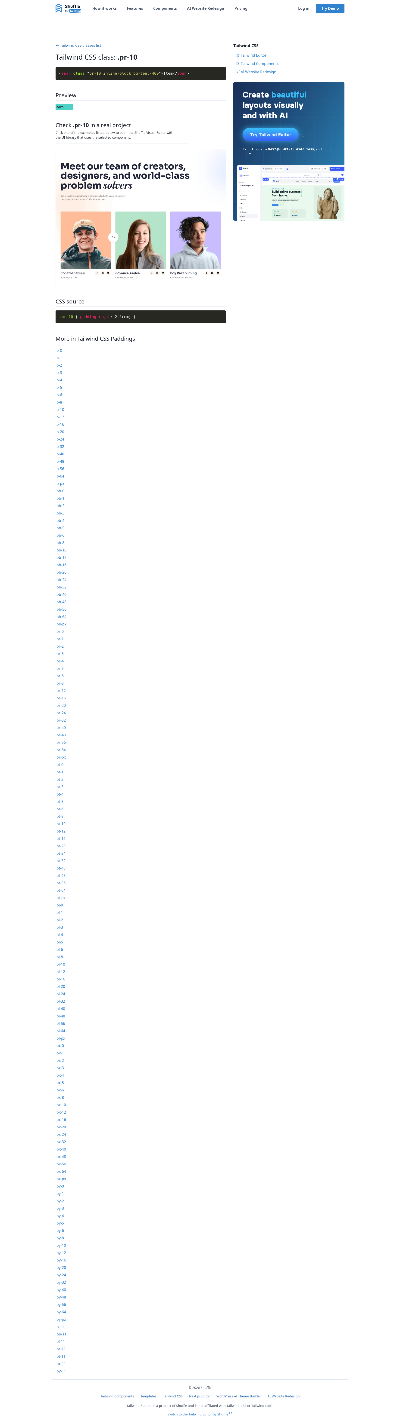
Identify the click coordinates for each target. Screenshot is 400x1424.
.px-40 (61, 1149)
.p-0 (59, 350)
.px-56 (61, 1164)
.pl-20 (60, 986)
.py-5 (60, 1223)
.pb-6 (60, 535)
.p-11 (60, 1326)
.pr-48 (61, 735)
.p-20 (60, 431)
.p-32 (60, 446)
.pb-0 (60, 490)
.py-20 (61, 1267)
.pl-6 (59, 949)
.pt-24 (61, 853)
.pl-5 (59, 942)
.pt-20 (61, 845)
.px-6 (60, 1090)
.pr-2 (60, 646)
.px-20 (61, 1127)
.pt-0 (59, 764)
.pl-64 (60, 1030)
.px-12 (61, 1112)
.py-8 (60, 1237)
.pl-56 (60, 1023)
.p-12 (60, 417)
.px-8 (60, 1097)
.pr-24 (61, 712)
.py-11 (61, 1371)
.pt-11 (61, 1356)
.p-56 (60, 468)
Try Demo (330, 8)
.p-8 (59, 402)
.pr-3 (60, 653)
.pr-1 (60, 638)
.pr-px (61, 757)
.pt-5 (59, 801)
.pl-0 (59, 905)
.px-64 (61, 1171)
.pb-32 (61, 587)
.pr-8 (60, 683)
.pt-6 (59, 809)
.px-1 (60, 1053)
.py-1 (60, 1193)
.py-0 (60, 1186)
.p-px (60, 483)
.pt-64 (61, 890)
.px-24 (61, 1134)
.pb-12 (61, 557)
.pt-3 (59, 786)
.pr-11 (61, 1348)
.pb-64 (61, 616)
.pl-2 (59, 919)
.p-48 (60, 461)
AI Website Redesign (205, 8)
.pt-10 (61, 823)
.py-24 (61, 1274)
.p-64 (60, 476)
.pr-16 (61, 698)
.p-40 (60, 453)
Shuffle (206, 1387)
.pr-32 (61, 720)
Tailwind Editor (254, 55)
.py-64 (61, 1311)
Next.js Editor (199, 1396)
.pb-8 (60, 542)
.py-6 (60, 1230)
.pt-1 (59, 772)
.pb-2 (60, 505)
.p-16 (60, 424)
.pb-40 (61, 594)
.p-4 (59, 380)
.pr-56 (61, 742)
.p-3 (59, 372)
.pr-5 (60, 668)
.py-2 (60, 1201)
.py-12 (61, 1252)
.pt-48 (61, 875)
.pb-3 (60, 513)
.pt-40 (61, 868)
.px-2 (60, 1060)
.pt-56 (61, 882)
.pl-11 (60, 1341)
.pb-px (61, 624)
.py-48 (61, 1297)
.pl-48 (60, 1016)
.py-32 (61, 1282)
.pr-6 (60, 675)
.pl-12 (60, 971)
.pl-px (60, 1038)
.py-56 (61, 1304)
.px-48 (61, 1156)
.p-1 (59, 357)
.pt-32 (61, 860)
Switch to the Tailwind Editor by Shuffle (198, 1414)
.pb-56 (61, 609)
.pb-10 (61, 550)
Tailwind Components (260, 63)
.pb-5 (60, 527)
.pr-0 (60, 631)
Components (165, 8)
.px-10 (61, 1104)
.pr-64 (61, 749)
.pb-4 (60, 520)
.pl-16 (60, 979)
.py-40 (61, 1289)
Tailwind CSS (173, 1396)
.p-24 (60, 439)
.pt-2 (59, 779)
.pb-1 (60, 498)
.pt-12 (61, 831)
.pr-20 (61, 705)
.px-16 (61, 1119)
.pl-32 (60, 1001)
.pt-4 (59, 794)
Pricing (240, 8)
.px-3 (60, 1067)
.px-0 (60, 1045)
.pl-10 (60, 964)
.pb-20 (61, 572)
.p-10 (60, 409)
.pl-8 (59, 956)
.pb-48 (61, 601)
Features (135, 8)
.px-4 (60, 1075)
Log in (303, 8)
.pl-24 (60, 993)
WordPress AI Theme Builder (238, 1396)
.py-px (61, 1319)
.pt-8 (59, 816)
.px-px (61, 1178)
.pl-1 (59, 912)
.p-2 (59, 365)
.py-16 (61, 1260)
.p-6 (59, 394)
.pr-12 (61, 690)
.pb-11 (61, 1334)
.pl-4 (59, 934)
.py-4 (60, 1215)
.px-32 (61, 1141)
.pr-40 (61, 727)
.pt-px (61, 897)
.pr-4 (60, 661)
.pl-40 (60, 1008)
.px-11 (61, 1363)
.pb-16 (61, 564)
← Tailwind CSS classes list (78, 45)
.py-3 (60, 1208)
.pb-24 (61, 579)
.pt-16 (61, 838)
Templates (148, 1396)
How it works (104, 8)
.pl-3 (59, 927)
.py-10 (61, 1245)
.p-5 (59, 387)
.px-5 (60, 1082)
